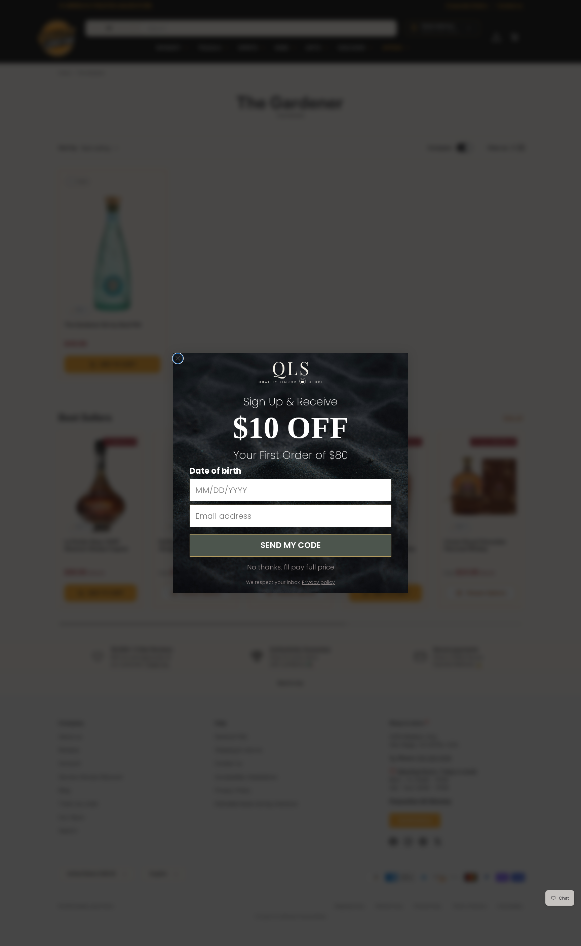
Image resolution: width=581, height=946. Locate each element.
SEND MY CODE (291, 545)
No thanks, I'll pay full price (290, 567)
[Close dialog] (178, 358)
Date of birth (215, 470)
